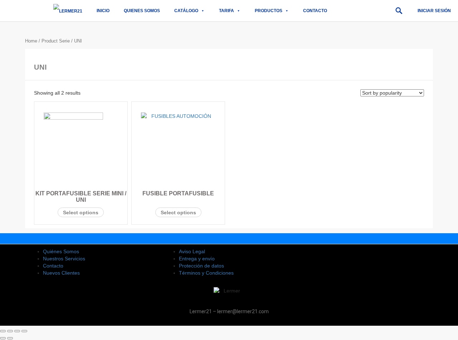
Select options (80, 212)
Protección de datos (201, 266)
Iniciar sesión (434, 10)
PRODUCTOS (268, 10)
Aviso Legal (192, 251)
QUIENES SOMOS (142, 10)
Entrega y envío (197, 258)
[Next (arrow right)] (10, 338)
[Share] (10, 331)
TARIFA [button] (226, 10)
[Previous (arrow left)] (3, 338)
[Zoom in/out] (24, 331)
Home (31, 41)
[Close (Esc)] (3, 331)
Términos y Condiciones (206, 273)
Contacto (315, 10)
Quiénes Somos (61, 251)
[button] (399, 11)
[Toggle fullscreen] (17, 331)
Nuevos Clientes (61, 273)
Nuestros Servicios (64, 258)
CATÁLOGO (186, 10)
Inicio (103, 10)
